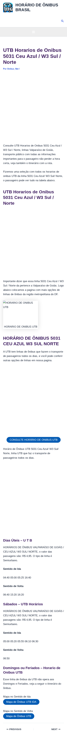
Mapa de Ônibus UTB (18, 716)
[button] (62, 21)
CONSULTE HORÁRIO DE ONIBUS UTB (33, 439)
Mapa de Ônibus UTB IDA (21, 701)
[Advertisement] (33, 109)
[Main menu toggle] (33, 32)
